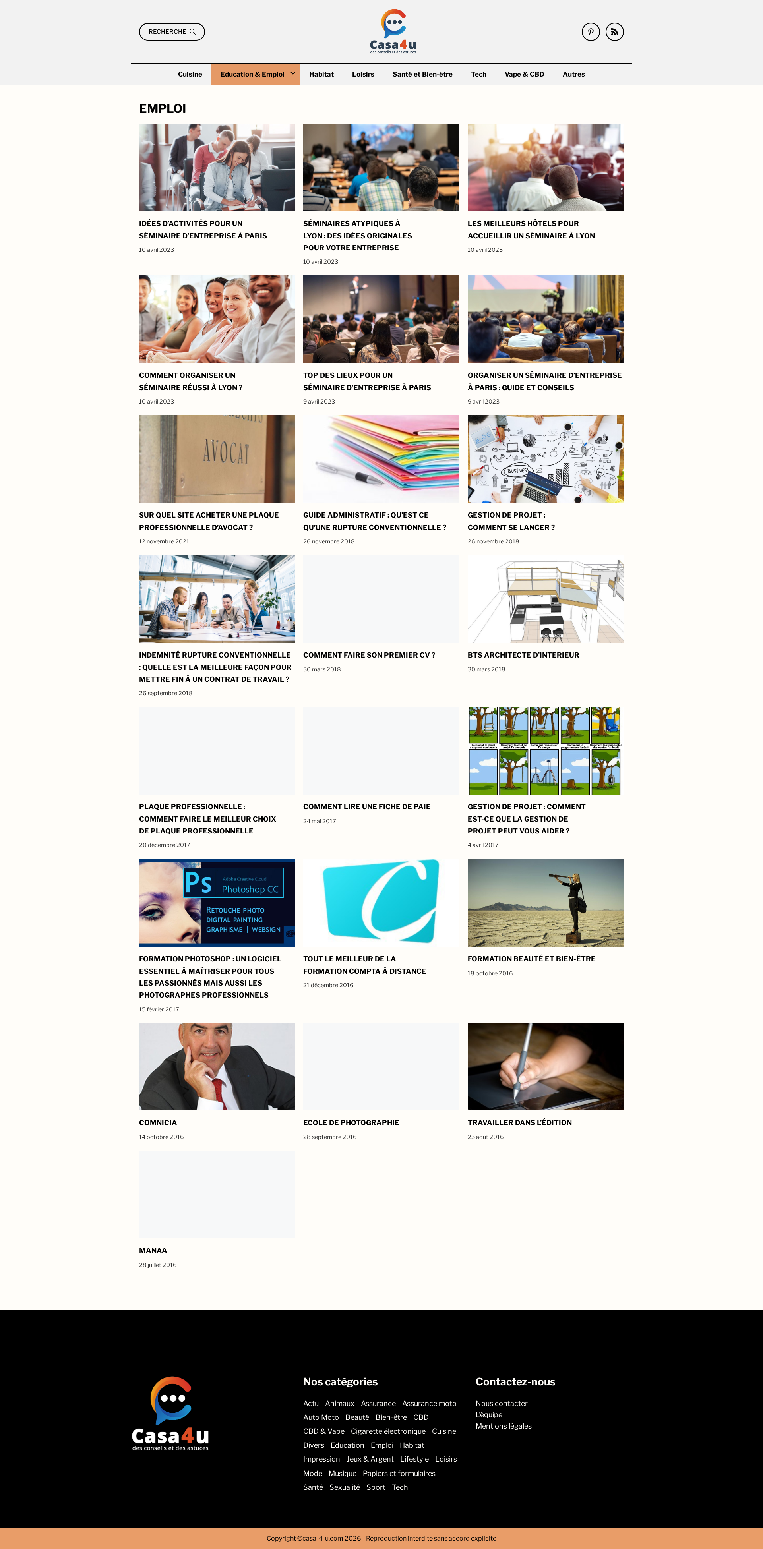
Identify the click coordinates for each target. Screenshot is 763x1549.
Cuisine (190, 74)
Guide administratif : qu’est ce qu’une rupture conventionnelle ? (374, 521)
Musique (342, 1473)
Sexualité (344, 1487)
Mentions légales (504, 1426)
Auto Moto (321, 1417)
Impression (321, 1459)
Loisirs (363, 74)
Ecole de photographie (351, 1122)
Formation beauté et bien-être (532, 959)
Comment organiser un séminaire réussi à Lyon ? (190, 381)
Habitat (321, 74)
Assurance (378, 1403)
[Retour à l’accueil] (393, 31)
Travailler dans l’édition (520, 1122)
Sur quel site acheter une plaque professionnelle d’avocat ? (209, 521)
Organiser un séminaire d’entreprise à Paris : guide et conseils (545, 381)
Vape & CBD (524, 74)
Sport (375, 1487)
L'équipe (489, 1414)
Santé (313, 1487)
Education (347, 1445)
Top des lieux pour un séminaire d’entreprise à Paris (367, 381)
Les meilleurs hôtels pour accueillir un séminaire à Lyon (531, 229)
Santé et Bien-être (423, 74)
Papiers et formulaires (399, 1473)
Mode (312, 1473)
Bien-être (391, 1417)
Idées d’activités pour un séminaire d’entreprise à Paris (203, 229)
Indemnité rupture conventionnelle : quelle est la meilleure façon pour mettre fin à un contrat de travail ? (215, 667)
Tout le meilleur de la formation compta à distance (364, 965)
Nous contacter (502, 1403)
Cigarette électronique (388, 1431)
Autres (574, 74)
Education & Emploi (253, 74)
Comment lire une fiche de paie (367, 807)
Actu (311, 1403)
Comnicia (158, 1122)
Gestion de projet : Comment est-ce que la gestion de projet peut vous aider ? (527, 819)
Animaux (339, 1403)
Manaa (153, 1250)
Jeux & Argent (370, 1459)
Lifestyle (414, 1459)
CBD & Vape (324, 1431)
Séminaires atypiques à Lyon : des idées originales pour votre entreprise (357, 235)
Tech (478, 74)
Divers (313, 1445)
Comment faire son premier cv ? (369, 655)
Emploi (382, 1445)
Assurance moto (429, 1403)
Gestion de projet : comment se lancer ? (511, 521)
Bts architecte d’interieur (523, 655)
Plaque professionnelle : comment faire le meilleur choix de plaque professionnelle (207, 819)
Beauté (357, 1417)
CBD (421, 1417)
